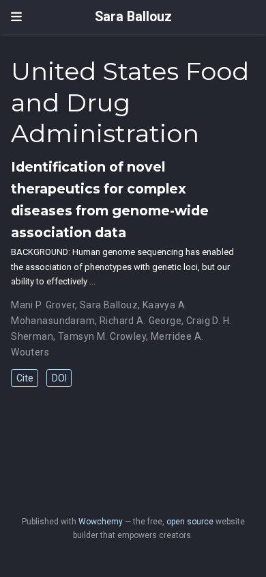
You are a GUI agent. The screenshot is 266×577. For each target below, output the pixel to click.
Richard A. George (140, 320)
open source (189, 521)
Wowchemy (100, 521)
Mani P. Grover (43, 304)
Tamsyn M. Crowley (102, 336)
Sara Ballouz (133, 17)
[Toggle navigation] (16, 17)
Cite (24, 378)
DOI (59, 378)
